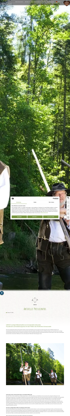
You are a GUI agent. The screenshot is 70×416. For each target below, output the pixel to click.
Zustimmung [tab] (18, 202)
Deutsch (58, 1)
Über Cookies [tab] (51, 202)
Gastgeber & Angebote (35, 1)
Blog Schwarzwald (50, 1)
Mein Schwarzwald (18, 1)
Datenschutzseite (44, 212)
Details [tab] (35, 202)
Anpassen (34, 216)
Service (43, 1)
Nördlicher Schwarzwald (5, 4)
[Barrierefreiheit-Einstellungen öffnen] (2, 293)
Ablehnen (19, 216)
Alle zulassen (50, 216)
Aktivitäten (27, 1)
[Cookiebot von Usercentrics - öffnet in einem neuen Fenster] (53, 198)
